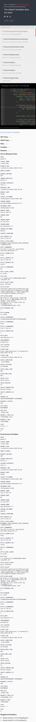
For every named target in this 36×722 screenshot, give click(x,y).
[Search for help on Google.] (5, 16)
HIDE (11, 21)
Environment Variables (9, 434)
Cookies (3, 147)
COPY (6, 21)
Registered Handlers (8, 715)
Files (2, 144)
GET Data (4, 137)
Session (3, 150)
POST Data (4, 140)
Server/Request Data (8, 154)
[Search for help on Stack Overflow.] (10, 16)
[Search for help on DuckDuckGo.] (7, 16)
